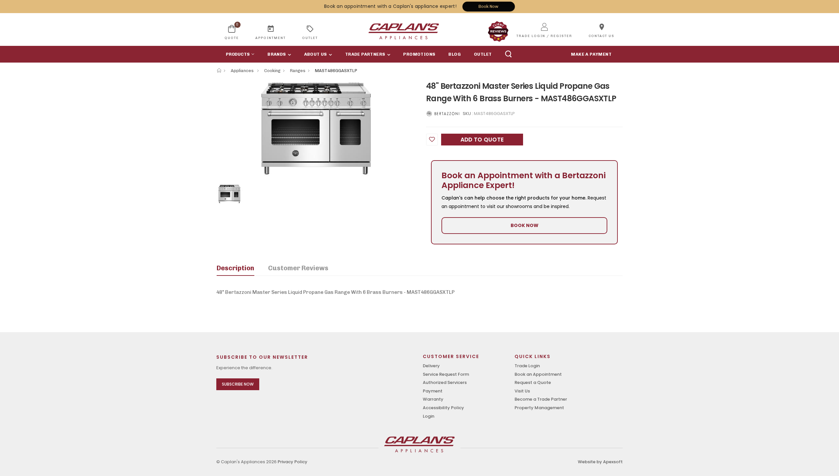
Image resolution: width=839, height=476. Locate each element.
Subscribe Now (238, 384)
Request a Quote (533, 382)
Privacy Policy (292, 462)
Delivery (431, 366)
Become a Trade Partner (541, 399)
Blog (454, 54)
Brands (276, 54)
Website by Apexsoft (600, 462)
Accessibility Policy (443, 408)
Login (428, 416)
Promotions (419, 54)
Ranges (297, 70)
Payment (432, 391)
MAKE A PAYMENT (591, 54)
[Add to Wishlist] (432, 139)
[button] (238, 54)
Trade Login (527, 366)
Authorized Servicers (445, 382)
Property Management (539, 408)
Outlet (483, 54)
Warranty (433, 399)
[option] (316, 128)
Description (235, 268)
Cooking (272, 70)
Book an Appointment (538, 374)
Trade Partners (365, 54)
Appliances (243, 70)
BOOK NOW (524, 225)
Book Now (488, 6)
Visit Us (522, 391)
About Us (315, 54)
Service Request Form (446, 374)
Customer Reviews (298, 268)
